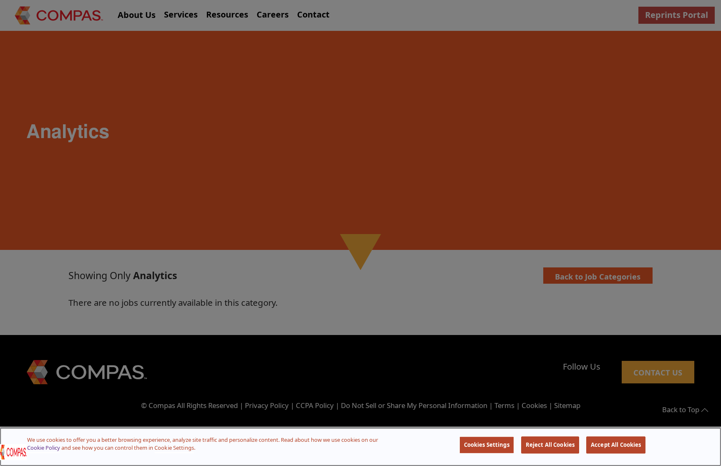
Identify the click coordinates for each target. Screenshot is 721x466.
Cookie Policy (43, 447)
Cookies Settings (486, 444)
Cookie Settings (174, 447)
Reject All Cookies (550, 444)
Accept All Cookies (616, 444)
